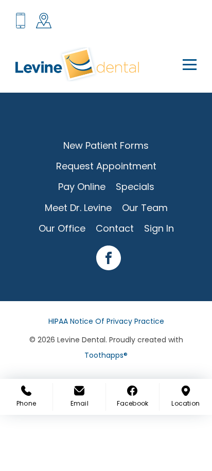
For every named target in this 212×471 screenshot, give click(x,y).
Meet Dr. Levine (78, 207)
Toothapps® (106, 355)
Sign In (159, 228)
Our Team (145, 207)
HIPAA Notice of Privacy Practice (106, 321)
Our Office (62, 228)
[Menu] (184, 64)
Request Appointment (106, 166)
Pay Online (81, 186)
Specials (135, 186)
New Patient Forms (106, 145)
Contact (115, 228)
